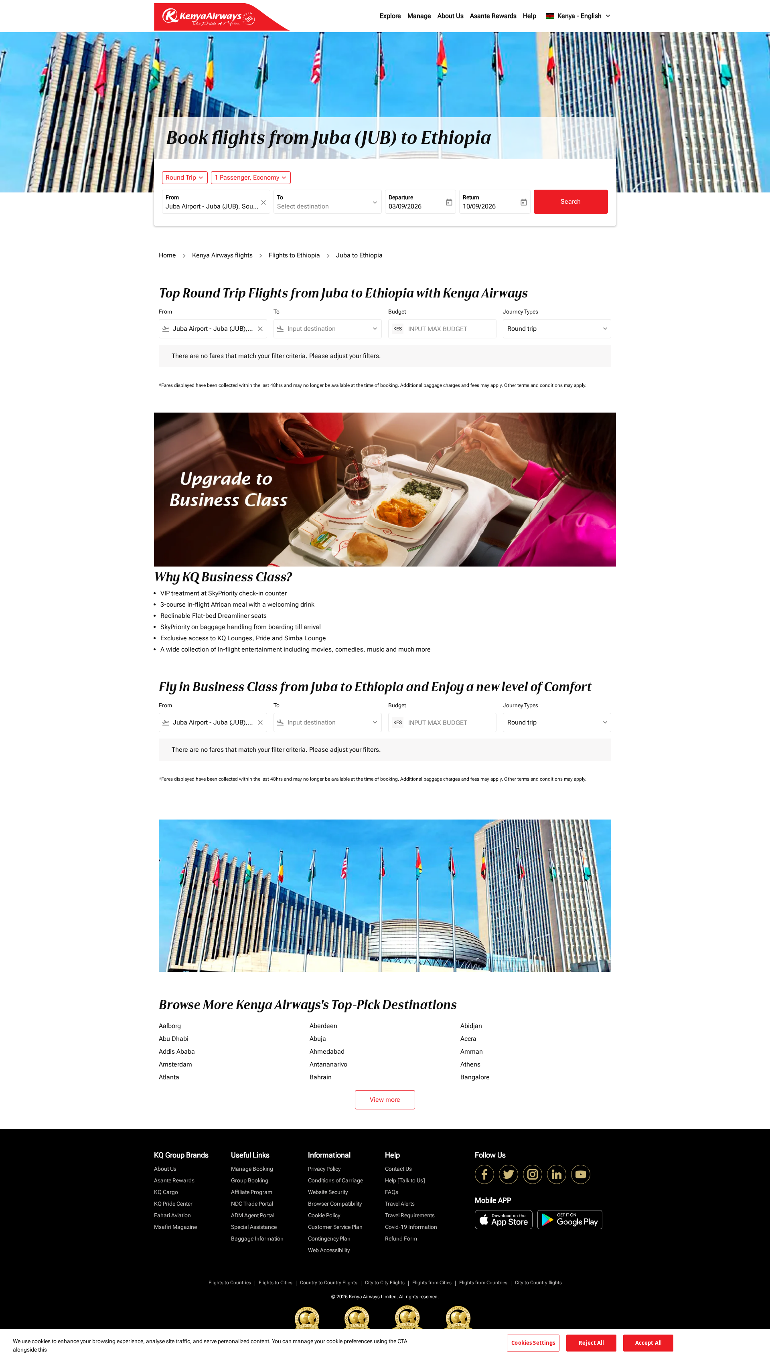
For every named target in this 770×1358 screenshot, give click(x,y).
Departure (401, 197)
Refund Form (401, 1238)
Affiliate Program (251, 1192)
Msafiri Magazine (175, 1227)
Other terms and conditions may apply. (545, 385)
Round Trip (181, 177)
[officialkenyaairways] (532, 1174)
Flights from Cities (432, 1282)
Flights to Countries (230, 1282)
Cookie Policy (324, 1215)
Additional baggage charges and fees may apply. (452, 385)
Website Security (328, 1192)
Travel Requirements (410, 1215)
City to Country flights (538, 1282)
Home (167, 255)
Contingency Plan (329, 1238)
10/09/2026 (479, 206)
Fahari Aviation (172, 1215)
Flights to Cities (275, 1282)
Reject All (591, 1342)
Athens (470, 1064)
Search (571, 201)
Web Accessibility (329, 1250)
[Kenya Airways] (484, 1174)
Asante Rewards (493, 16)
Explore (390, 16)
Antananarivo (328, 1064)
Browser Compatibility (335, 1203)
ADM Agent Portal (252, 1215)
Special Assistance (254, 1227)
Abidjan (471, 1026)
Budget (397, 311)
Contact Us (398, 1169)
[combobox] (212, 206)
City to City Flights (385, 1282)
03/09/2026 (405, 206)
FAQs (391, 1192)
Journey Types (520, 311)
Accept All (648, 1342)
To (280, 197)
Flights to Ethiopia (294, 255)
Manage (419, 16)
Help (529, 16)
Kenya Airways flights (222, 255)
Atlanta (169, 1077)
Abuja (318, 1038)
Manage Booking (252, 1169)
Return (471, 197)
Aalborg (170, 1026)
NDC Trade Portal (252, 1203)
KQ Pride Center (173, 1203)
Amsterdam (175, 1064)
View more (385, 1099)
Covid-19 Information (411, 1227)
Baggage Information (257, 1238)
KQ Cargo (166, 1192)
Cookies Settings (533, 1342)
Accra (468, 1038)
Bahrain (321, 1077)
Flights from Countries (483, 1282)
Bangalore (475, 1077)
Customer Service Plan (335, 1227)
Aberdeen (323, 1026)
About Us (451, 16)
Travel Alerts (400, 1203)
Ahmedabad (327, 1051)
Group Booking (249, 1180)
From (172, 197)
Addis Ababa (177, 1051)
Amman (471, 1051)
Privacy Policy (324, 1169)
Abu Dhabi (173, 1038)
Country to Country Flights (328, 1282)
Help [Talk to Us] (405, 1180)
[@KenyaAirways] (508, 1174)
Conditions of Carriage (335, 1180)
